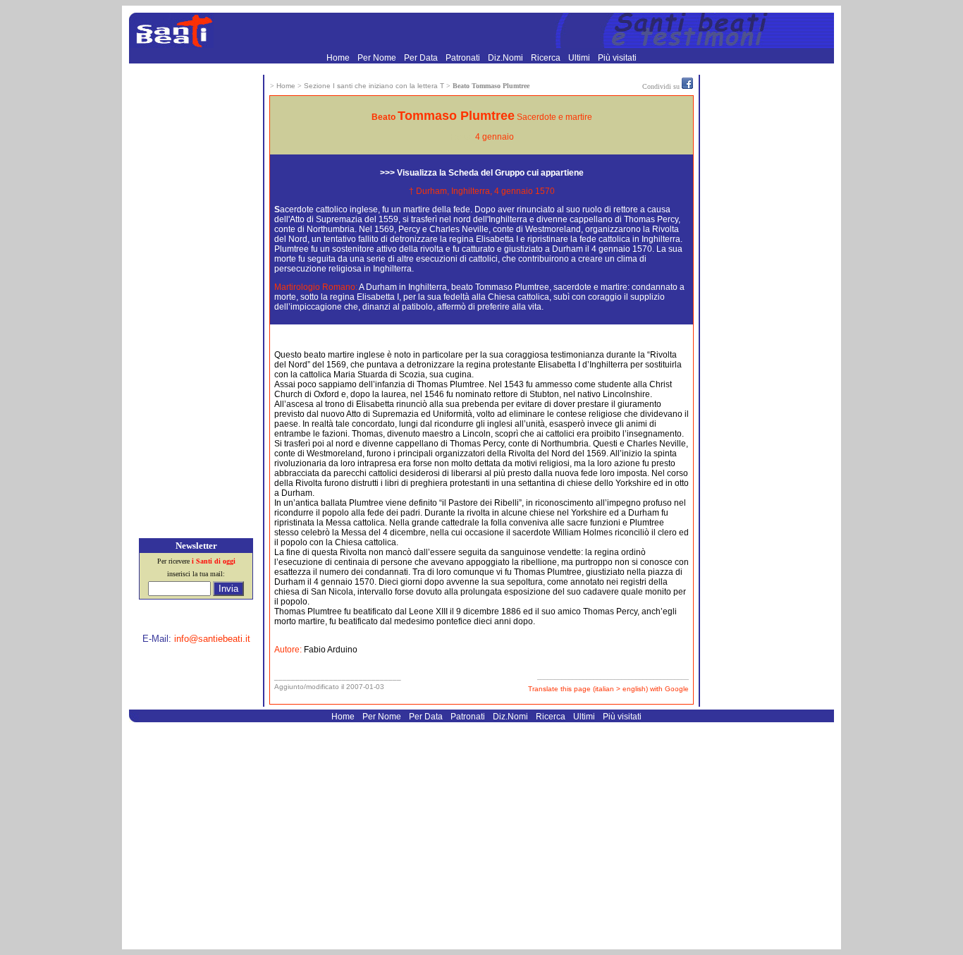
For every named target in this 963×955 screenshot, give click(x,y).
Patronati (464, 58)
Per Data (422, 58)
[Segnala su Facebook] (687, 86)
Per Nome (377, 58)
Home (339, 58)
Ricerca (547, 58)
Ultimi (580, 58)
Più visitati (617, 58)
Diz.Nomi (506, 58)
